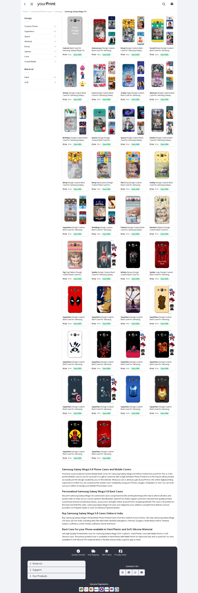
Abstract (28, 41)
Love (26, 56)
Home (25, 11)
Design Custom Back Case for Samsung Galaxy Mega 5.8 (103, 49)
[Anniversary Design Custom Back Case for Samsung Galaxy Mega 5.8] (104, 30)
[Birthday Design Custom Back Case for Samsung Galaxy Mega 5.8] (75, 120)
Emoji (27, 46)
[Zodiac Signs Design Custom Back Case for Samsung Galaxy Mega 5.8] (133, 75)
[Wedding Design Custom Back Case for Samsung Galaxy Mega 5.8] (104, 210)
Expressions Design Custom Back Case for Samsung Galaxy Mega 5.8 (102, 184)
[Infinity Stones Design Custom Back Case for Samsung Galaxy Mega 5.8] (133, 254)
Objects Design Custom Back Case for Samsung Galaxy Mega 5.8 (160, 228)
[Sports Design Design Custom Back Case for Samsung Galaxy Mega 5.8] (104, 120)
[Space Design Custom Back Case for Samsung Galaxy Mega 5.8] (133, 120)
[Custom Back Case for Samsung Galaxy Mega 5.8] (75, 30)
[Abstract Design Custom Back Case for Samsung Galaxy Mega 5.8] (162, 75)
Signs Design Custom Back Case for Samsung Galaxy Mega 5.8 (132, 94)
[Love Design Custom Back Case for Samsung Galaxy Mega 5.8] (104, 75)
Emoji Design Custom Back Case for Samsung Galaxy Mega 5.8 (131, 184)
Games (27, 51)
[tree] (57, 570)
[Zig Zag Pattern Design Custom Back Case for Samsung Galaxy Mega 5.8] (75, 254)
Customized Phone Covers (41, 11)
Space (27, 36)
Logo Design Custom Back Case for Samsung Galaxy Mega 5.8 (161, 273)
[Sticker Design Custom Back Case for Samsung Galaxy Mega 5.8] (75, 75)
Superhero (29, 31)
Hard (26, 77)
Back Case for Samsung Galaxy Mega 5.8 (73, 49)
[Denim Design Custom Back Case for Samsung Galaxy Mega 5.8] (162, 120)
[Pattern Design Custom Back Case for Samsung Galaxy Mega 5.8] (133, 210)
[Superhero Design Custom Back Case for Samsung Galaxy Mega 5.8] (75, 210)
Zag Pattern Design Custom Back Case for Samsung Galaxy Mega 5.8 (73, 273)
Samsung (58, 11)
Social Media (30, 61)
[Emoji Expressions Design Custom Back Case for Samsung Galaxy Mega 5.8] (104, 165)
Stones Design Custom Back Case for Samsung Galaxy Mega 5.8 (131, 273)
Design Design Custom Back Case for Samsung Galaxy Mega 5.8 (102, 139)
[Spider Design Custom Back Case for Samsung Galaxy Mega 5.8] (104, 254)
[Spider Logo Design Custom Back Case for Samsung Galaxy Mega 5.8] (162, 254)
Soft (26, 82)
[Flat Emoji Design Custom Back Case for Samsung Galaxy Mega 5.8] (133, 165)
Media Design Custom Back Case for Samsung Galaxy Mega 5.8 (162, 49)
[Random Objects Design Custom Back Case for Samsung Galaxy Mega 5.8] (162, 210)
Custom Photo (31, 26)
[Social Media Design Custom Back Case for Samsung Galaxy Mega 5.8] (162, 30)
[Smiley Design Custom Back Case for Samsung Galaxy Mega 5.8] (162, 165)
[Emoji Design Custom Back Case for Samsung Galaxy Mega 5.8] (133, 30)
